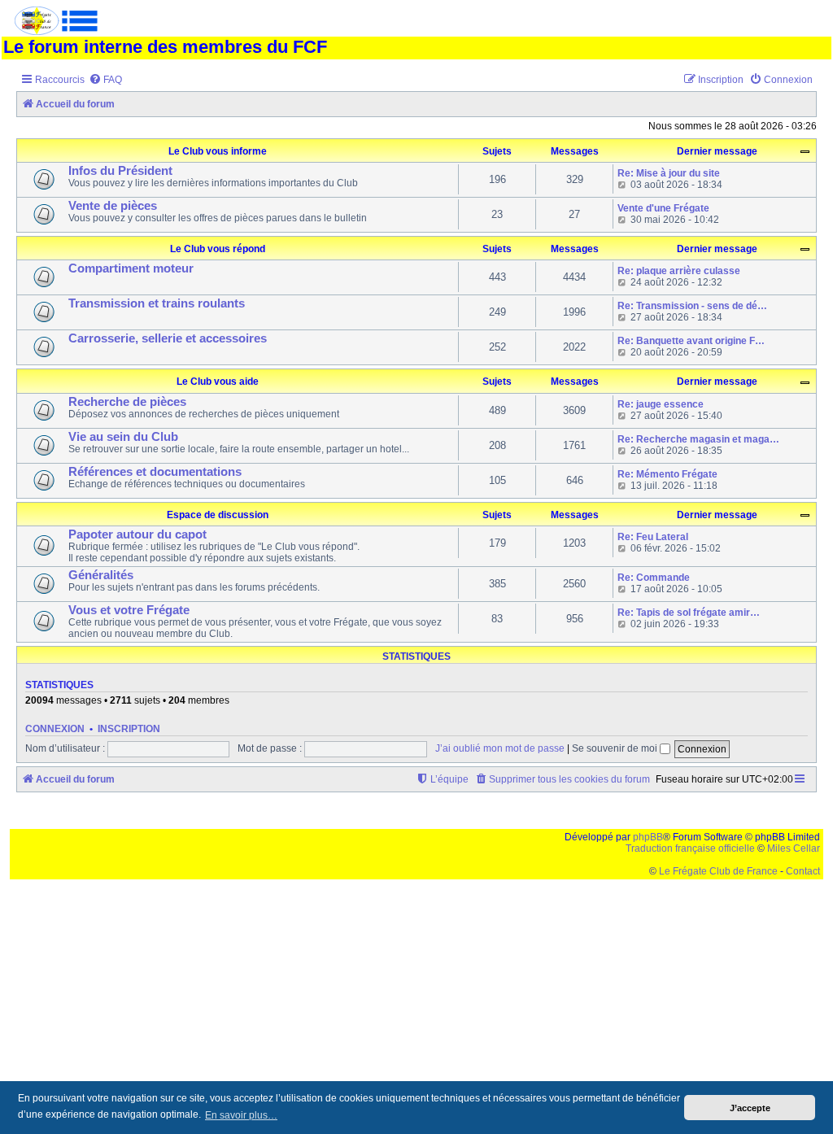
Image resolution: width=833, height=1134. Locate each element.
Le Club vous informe (217, 151)
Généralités (100, 575)
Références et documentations (155, 471)
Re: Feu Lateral (652, 537)
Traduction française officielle (690, 848)
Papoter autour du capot (137, 534)
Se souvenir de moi (616, 748)
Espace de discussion (217, 515)
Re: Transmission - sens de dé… (692, 306)
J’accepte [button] (750, 1108)
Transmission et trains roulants (156, 303)
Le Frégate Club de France (718, 871)
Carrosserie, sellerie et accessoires (167, 338)
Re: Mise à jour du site (668, 173)
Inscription (129, 729)
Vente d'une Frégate (663, 208)
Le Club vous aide (218, 381)
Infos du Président (120, 170)
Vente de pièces (112, 205)
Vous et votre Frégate (129, 610)
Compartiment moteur (131, 268)
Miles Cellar (793, 848)
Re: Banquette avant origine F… (691, 341)
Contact (803, 871)
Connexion (55, 729)
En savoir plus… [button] (241, 1115)
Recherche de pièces (127, 401)
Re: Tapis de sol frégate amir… (688, 612)
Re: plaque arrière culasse (678, 271)
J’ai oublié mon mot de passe (500, 748)
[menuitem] (105, 80)
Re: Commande (653, 577)
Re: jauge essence (660, 404)
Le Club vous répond (217, 249)
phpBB (648, 837)
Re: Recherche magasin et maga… (698, 439)
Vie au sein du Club (123, 436)
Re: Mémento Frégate (667, 474)
